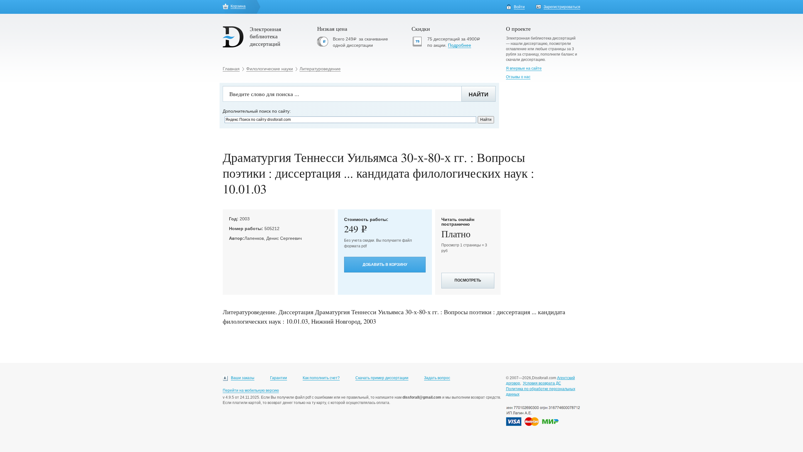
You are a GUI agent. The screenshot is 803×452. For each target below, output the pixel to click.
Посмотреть (468, 280)
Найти (478, 94)
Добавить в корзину (385, 264)
